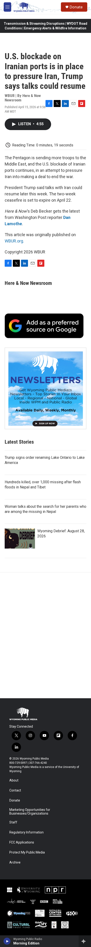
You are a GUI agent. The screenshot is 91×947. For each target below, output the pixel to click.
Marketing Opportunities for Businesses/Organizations (29, 811)
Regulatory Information (26, 832)
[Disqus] (45, 635)
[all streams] (85, 941)
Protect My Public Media (27, 852)
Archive (15, 862)
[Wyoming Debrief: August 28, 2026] (20, 539)
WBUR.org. (14, 240)
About (13, 780)
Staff (13, 822)
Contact (15, 790)
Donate (76, 7)
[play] (7, 941)
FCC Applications (21, 842)
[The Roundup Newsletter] (45, 388)
